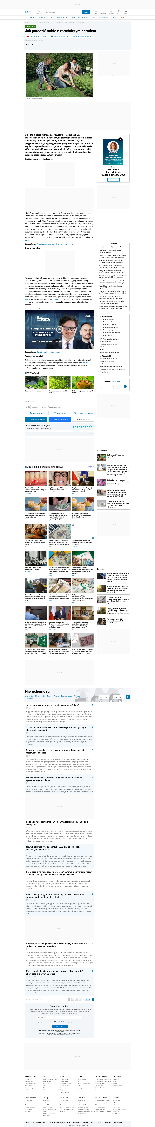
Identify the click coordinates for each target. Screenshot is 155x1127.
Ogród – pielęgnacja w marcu (48, 328)
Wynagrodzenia (47, 1078)
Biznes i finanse (82, 1076)
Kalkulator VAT (82, 1101)
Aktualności (102, 450)
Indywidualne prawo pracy (50, 1076)
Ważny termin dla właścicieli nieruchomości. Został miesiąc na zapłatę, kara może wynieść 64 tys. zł (113, 307)
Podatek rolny (104, 372)
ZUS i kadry (28, 1082)
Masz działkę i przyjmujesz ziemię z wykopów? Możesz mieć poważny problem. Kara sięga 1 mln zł (113, 287)
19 (109, 386)
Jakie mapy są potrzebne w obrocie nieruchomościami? (110, 251)
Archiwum (115, 1099)
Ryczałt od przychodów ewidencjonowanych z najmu (109, 363)
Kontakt (99, 1119)
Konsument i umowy (65, 1080)
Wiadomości (29, 693)
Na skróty (115, 1094)
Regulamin (76, 1119)
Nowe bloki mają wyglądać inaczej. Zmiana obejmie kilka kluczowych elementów (113, 276)
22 (121, 386)
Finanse (56, 693)
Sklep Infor (63, 1086)
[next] (93, 996)
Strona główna (29, 22)
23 (125, 386)
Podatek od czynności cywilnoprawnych (112, 369)
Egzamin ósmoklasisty (49, 1110)
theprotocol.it (116, 1108)
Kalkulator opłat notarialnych (109, 327)
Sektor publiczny (61, 17)
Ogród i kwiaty (49, 22)
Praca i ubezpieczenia (84, 1080)
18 (105, 386)
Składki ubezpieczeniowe (102, 1101)
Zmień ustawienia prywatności (59, 1119)
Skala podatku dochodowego (103, 1108)
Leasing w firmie (82, 1084)
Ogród (56, 22)
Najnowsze (114, 247)
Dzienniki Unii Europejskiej (67, 1104)
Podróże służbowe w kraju (102, 1097)
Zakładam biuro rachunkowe (103, 1076)
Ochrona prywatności (39, 1119)
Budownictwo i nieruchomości (109, 352)
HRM (44, 1086)
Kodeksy (62, 1108)
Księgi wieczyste (105, 347)
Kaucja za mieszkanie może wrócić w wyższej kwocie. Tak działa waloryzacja (111, 271)
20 (113, 386)
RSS (92, 1119)
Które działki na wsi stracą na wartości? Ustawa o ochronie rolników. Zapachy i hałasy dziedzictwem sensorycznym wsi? (112, 282)
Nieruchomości (103, 17)
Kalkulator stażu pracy (84, 1106)
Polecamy (101, 569)
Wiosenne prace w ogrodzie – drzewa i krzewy (55, 220)
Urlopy (44, 1082)
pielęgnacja (35, 383)
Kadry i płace (28, 1106)
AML (96, 1086)
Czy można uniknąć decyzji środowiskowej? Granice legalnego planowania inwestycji (113, 256)
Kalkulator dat (81, 1097)
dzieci (27, 216)
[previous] (69, 996)
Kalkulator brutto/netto (107, 319)
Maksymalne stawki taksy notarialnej (111, 366)
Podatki (27, 1076)
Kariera (85, 1119)
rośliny (85, 339)
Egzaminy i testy (47, 1104)
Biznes (51, 17)
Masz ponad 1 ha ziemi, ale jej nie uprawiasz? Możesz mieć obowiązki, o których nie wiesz (111, 297)
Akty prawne (64, 1094)
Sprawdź (113, 180)
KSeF (123, 17)
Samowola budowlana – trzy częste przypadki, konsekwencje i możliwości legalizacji (111, 261)
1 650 (88, 996)
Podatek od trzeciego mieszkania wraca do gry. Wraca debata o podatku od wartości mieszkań (112, 292)
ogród (71, 194)
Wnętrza (77, 693)
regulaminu (60, 1018)
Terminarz (106, 381)
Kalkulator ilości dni (106, 335)
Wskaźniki (106, 356)
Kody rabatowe (116, 1101)
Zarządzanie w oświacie (49, 1106)
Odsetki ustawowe (100, 1106)
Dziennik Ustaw (64, 1097)
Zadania (27, 1101)
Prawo (73, 17)
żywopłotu (57, 275)
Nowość (113, 167)
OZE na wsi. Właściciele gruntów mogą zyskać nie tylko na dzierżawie (111, 302)
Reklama (108, 1119)
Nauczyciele (46, 1101)
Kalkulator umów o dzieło (108, 324)
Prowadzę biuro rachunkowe (103, 1078)
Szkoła (44, 1099)
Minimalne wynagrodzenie (102, 1099)
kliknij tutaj (69, 1031)
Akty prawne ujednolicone (67, 1106)
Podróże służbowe (100, 1104)
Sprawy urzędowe (65, 1082)
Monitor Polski (64, 1099)
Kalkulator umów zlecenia (108, 322)
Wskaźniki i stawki (101, 1094)
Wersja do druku (37, 389)
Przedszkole (46, 1097)
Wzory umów (116, 1104)
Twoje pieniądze (83, 17)
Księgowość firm (30, 1073)
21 (117, 386)
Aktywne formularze (111, 339)
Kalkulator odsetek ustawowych (110, 332)
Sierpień (116, 381)
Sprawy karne (64, 1078)
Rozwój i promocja (30, 1104)
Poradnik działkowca (54, 383)
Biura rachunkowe (101, 1073)
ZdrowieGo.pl (116, 1097)
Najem (102, 349)
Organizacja (28, 1097)
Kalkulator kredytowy (106, 330)
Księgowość (34, 17)
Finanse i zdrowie (82, 1086)
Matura (45, 1108)
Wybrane (122, 247)
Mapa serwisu (118, 1119)
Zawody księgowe (30, 1084)
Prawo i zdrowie (64, 1089)
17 (101, 386)
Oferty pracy (115, 1110)
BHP (44, 1084)
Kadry (43, 17)
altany (27, 275)
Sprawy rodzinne (65, 1076)
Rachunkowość (29, 1078)
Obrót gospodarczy (30, 1080)
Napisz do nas (61, 389)
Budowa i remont (66, 693)
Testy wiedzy (46, 1112)
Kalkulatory (107, 316)
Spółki (79, 1078)
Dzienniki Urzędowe (65, 1101)
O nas (27, 1119)
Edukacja (115, 17)
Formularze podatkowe (119, 1106)
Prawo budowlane (105, 341)
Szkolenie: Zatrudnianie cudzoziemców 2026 (113, 172)
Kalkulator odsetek (83, 1104)
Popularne (105, 247)
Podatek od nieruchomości (108, 344)
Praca (61, 1084)
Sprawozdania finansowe (102, 1084)
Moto (93, 17)
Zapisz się (59, 1023)
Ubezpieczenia (47, 1080)
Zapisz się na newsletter (85, 389)
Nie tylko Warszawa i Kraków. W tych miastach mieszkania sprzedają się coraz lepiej (112, 266)
